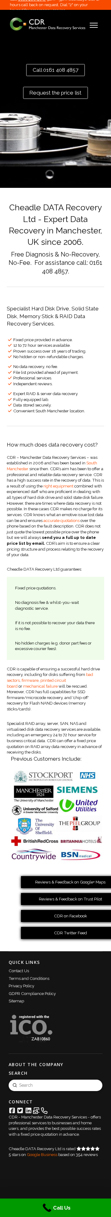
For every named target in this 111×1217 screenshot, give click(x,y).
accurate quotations (61, 520)
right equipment (58, 485)
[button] (93, 25)
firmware (30, 680)
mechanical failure (40, 686)
